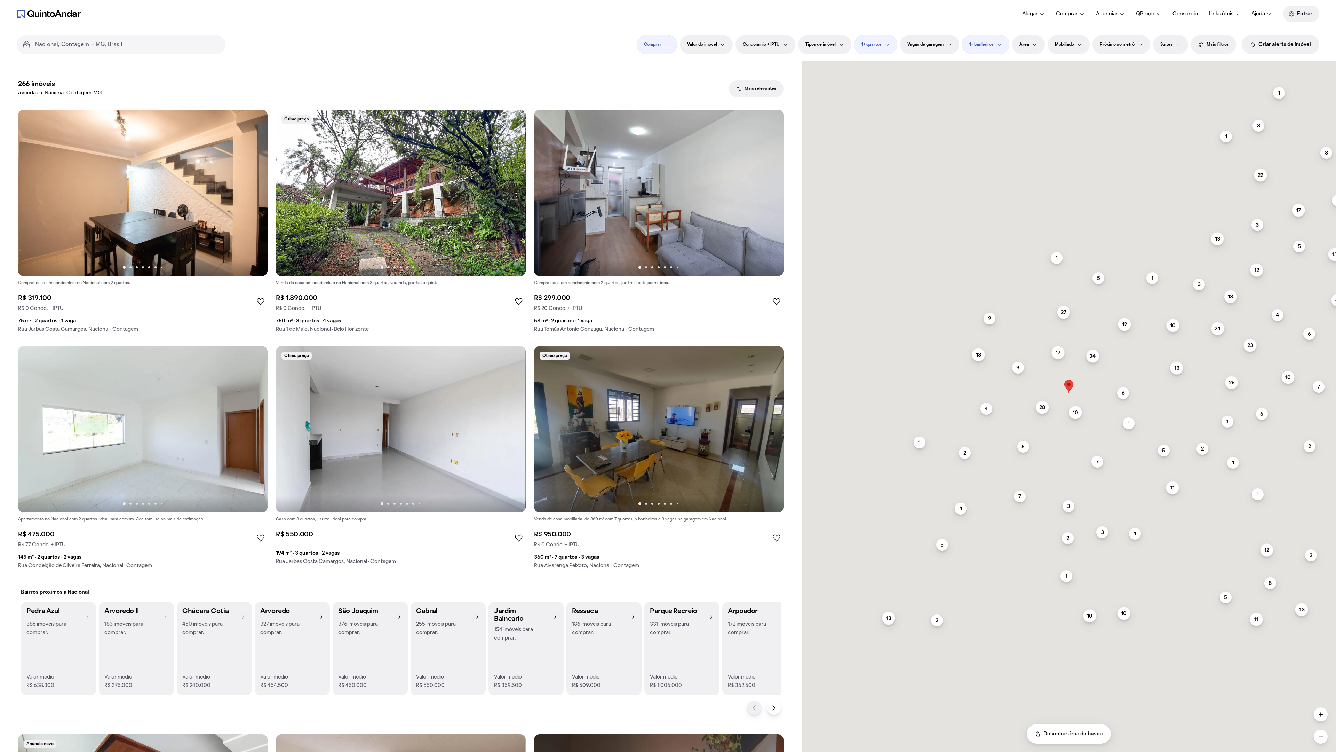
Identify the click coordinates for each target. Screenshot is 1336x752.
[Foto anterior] (31, 193)
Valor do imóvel (702, 44)
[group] (143, 224)
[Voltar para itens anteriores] (754, 708)
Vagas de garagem (925, 44)
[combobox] (127, 44)
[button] (58, 648)
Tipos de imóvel (820, 44)
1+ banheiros (981, 44)
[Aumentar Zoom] (1321, 714)
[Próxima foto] (255, 193)
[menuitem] (1033, 14)
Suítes (1166, 44)
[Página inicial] (49, 13)
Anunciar (1107, 13)
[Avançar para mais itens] (774, 708)
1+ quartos (871, 44)
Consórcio (1185, 13)
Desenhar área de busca (1073, 733)
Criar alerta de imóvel (1284, 44)
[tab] (756, 88)
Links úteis (1221, 13)
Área (1024, 44)
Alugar (1030, 13)
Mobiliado (1064, 44)
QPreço (1145, 13)
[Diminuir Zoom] (1321, 737)
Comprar (1067, 13)
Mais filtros (1218, 44)
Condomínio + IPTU (761, 44)
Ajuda (1258, 13)
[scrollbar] (1069, 64)
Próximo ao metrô (1117, 44)
